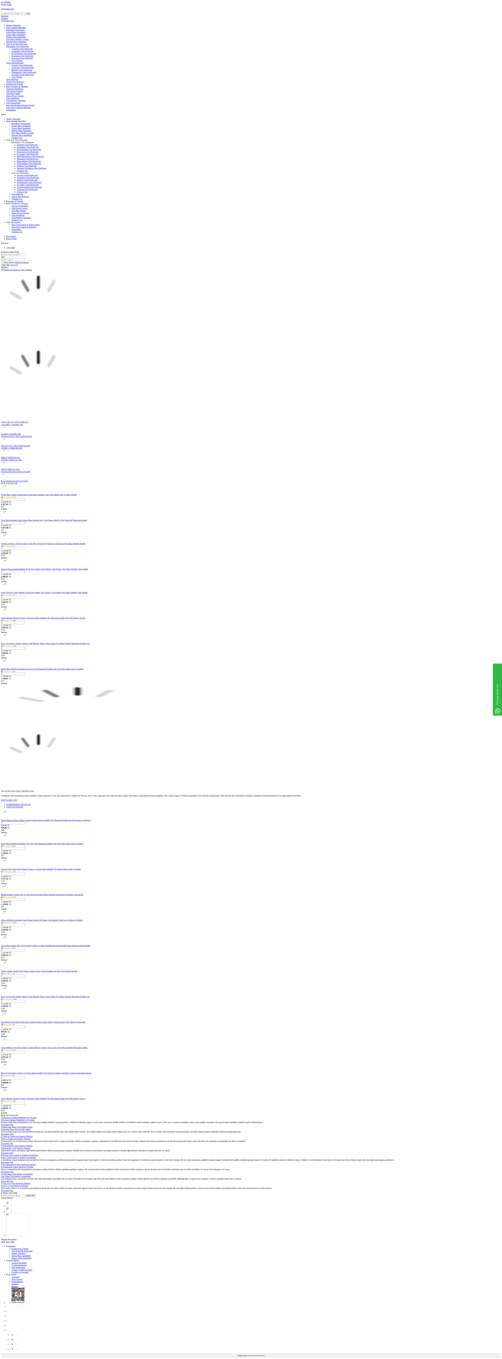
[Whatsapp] (17, 1235)
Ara (28, 14)
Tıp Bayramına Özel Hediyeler (29, 187)
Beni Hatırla (9, 262)
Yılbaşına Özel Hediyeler (27, 189)
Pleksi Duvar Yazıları (15, 96)
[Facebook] (9, 1206)
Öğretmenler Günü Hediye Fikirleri (15, 1148)
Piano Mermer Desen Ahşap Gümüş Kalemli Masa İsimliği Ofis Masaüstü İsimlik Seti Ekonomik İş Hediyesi (46, 820)
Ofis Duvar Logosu (14, 91)
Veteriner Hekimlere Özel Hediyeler (31, 168)
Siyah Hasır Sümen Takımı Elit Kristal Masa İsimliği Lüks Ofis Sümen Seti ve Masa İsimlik (39, 495)
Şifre (3, 257)
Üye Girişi (10, 247)
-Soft (239, 1355)
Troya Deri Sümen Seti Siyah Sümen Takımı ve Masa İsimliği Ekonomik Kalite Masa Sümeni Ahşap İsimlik (45, 946)
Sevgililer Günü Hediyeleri (23, 75)
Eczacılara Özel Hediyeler (22, 58)
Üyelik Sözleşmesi (19, 1265)
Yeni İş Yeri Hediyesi (15, 82)
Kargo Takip (6, 4)
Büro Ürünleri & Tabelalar (17, 86)
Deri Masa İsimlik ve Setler (17, 39)
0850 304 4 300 (7, 1242)
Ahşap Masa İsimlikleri (15, 35)
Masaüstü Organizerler (15, 30)
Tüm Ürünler (17, 60)
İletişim (15, 1286)
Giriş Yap (5, 265)
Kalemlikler (11, 110)
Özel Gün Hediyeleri (15, 63)
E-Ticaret (244, 1355)
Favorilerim (6, 2)
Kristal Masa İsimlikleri (15, 32)
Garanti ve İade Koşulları (22, 1270)
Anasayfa (15, 1277)
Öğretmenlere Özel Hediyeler (29, 164)
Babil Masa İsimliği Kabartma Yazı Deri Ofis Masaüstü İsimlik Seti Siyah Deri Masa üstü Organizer (42, 669)
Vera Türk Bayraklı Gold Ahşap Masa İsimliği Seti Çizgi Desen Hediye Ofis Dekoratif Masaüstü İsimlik (44, 520)
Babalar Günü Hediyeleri (22, 70)
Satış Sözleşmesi (18, 1267)
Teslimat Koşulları (19, 1263)
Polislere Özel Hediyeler (27, 166)
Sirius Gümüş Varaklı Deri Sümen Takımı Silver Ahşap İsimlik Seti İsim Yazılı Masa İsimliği (39, 971)
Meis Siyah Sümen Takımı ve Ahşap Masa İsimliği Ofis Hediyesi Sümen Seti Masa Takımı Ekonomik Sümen (46, 1073)
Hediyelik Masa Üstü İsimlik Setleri (15, 1129)
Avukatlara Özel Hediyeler (23, 51)
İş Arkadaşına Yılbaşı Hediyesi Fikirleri (17, 1167)
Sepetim (15, 1284)
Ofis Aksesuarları (13, 103)
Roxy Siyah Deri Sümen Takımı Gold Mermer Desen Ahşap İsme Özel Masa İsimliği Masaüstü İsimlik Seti (45, 643)
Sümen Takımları (13, 25)
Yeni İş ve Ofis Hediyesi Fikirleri (14, 1186)
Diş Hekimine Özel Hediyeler (24, 53)
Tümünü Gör (17, 138)
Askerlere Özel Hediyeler (22, 49)
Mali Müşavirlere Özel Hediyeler (30, 156)
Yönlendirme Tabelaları (16, 100)
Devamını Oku (7, 1125)
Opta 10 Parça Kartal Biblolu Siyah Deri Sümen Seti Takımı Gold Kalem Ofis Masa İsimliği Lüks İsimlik (44, 569)
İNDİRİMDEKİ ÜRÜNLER (18, 805)
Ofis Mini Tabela (13, 93)
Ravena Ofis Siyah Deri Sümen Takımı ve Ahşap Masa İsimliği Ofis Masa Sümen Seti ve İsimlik (41, 869)
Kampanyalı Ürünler (14, 84)
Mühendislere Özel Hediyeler (29, 161)
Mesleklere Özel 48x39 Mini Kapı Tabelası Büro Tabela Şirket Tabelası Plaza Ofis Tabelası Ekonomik (43, 1022)
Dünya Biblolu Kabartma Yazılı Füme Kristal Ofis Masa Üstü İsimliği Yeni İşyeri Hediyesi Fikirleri (42, 920)
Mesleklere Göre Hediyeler (17, 46)
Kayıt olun (31, 1195)
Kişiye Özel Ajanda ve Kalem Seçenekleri (18, 1157)
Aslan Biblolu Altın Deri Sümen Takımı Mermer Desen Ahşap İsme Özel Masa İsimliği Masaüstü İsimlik (44, 1048)
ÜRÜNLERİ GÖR (9, 800)
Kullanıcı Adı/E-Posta (10, 252)
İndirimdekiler (17, 1282)
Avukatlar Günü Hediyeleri (23, 68)
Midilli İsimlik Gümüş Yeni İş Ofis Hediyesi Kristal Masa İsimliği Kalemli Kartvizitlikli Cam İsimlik (42, 895)
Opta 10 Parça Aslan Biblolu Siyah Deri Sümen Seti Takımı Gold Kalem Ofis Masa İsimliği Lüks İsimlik (44, 592)
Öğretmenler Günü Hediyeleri (24, 72)
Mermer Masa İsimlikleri (16, 42)
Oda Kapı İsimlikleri (14, 89)
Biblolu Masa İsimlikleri (16, 37)
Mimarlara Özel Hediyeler (27, 159)
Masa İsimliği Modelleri (16, 28)
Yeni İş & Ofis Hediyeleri (16, 44)
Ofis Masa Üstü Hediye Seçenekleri (16, 1176)
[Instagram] (9, 1211)
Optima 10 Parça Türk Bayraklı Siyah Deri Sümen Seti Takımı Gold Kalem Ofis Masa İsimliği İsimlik (43, 544)
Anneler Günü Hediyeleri (22, 65)
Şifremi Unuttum (22, 262)
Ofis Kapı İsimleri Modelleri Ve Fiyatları (17, 1120)
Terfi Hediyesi (12, 79)
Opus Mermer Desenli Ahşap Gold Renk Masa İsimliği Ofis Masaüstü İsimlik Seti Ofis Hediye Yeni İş (43, 618)
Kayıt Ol (14, 265)
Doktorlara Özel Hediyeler (22, 56)
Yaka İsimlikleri (12, 98)
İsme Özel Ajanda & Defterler (18, 108)
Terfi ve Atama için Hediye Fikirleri (15, 1139)
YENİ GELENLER (14, 807)
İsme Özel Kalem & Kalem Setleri (20, 105)
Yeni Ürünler (17, 1279)
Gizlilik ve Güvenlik (20, 1272)
